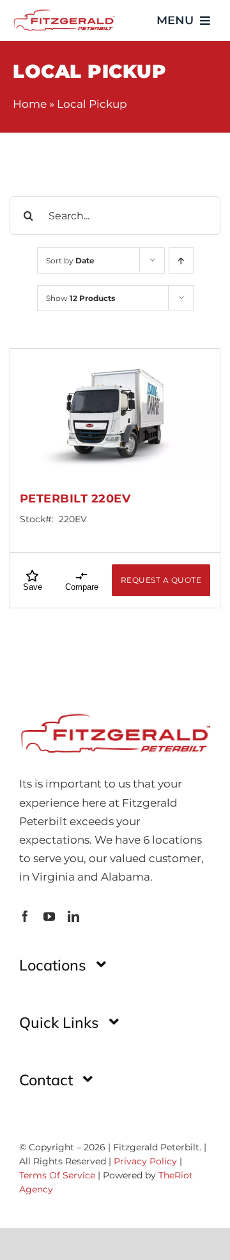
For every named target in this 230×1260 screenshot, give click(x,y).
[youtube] (49, 916)
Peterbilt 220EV (75, 499)
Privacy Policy (145, 1161)
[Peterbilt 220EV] (115, 414)
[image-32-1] (64, 12)
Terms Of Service (57, 1175)
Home (30, 104)
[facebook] (25, 916)
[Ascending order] (181, 260)
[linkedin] (73, 916)
